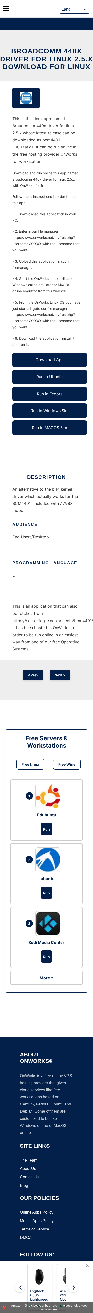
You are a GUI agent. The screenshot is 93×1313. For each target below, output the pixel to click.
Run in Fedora (49, 393)
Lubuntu (46, 878)
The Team (28, 1160)
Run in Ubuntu (49, 376)
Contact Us (29, 1177)
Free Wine (66, 764)
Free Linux (30, 764)
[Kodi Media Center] (49, 923)
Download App (50, 359)
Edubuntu (46, 815)
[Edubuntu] (49, 796)
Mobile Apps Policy (37, 1221)
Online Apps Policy (36, 1212)
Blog (24, 1185)
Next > (60, 675)
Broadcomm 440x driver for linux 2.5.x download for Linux (46, 59)
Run (46, 829)
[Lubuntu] (49, 859)
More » (47, 977)
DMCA (26, 1237)
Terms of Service (34, 1229)
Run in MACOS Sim (49, 427)
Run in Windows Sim (50, 410)
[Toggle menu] (6, 8)
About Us (28, 1169)
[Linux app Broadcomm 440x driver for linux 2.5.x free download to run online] (26, 98)
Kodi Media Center (46, 942)
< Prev (33, 675)
